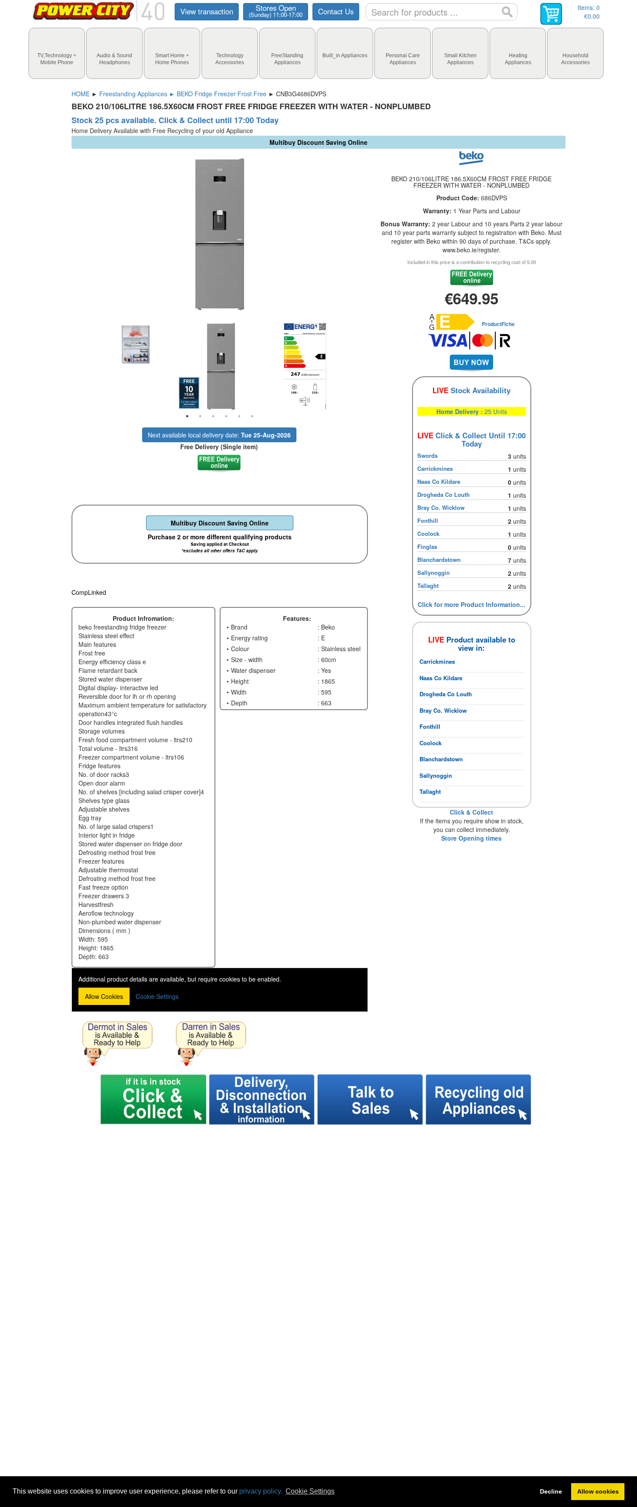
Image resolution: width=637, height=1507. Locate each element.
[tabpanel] (220, 366)
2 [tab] (200, 416)
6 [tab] (252, 416)
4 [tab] (226, 416)
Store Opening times (471, 838)
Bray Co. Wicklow (441, 507)
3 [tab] (213, 416)
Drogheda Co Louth (443, 494)
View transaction (206, 11)
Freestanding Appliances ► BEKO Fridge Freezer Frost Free (182, 93)
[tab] (57, 53)
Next (374, 366)
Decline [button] (551, 1491)
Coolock (428, 533)
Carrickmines (435, 468)
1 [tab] (187, 416)
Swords (427, 455)
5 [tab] (239, 416)
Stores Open (275, 11)
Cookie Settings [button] (310, 1491)
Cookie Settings (157, 996)
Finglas (427, 546)
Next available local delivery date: (219, 435)
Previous (65, 366)
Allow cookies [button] (598, 1491)
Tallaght (428, 585)
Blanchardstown (439, 559)
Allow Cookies (104, 996)
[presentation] (56, 53)
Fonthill (427, 520)
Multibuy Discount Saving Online (220, 523)
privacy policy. (261, 1491)
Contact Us (336, 11)
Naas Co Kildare (438, 481)
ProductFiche (498, 324)
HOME (81, 93)
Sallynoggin (433, 572)
